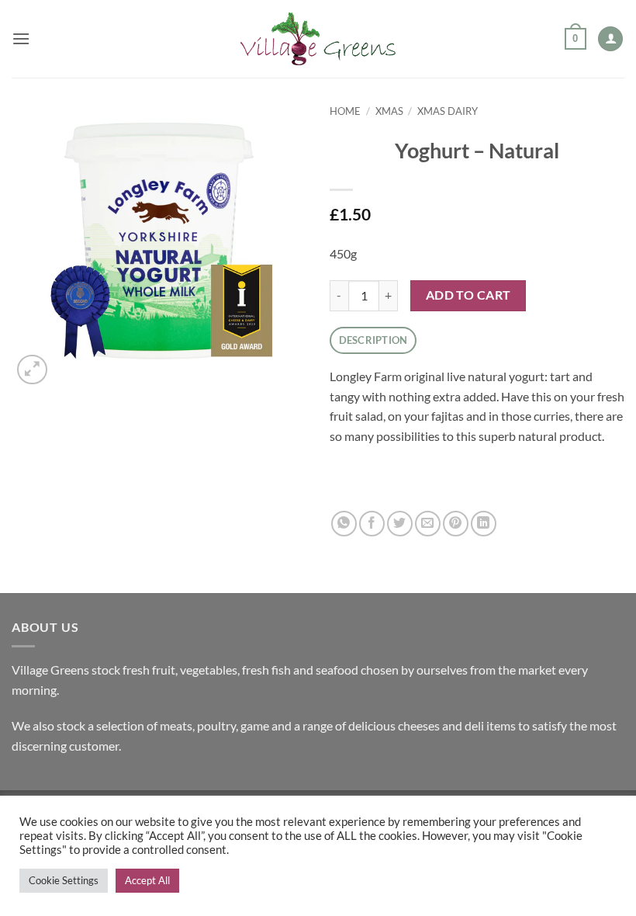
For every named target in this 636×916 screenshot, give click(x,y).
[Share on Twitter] (400, 523)
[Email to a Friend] (428, 523)
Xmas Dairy (447, 111)
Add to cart (468, 295)
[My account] (610, 39)
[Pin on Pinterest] (455, 523)
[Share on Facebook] (372, 523)
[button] (21, 38)
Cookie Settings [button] (64, 880)
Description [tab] (373, 340)
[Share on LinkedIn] (483, 523)
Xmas (389, 111)
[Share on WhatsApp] (344, 523)
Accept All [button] (147, 880)
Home (345, 111)
